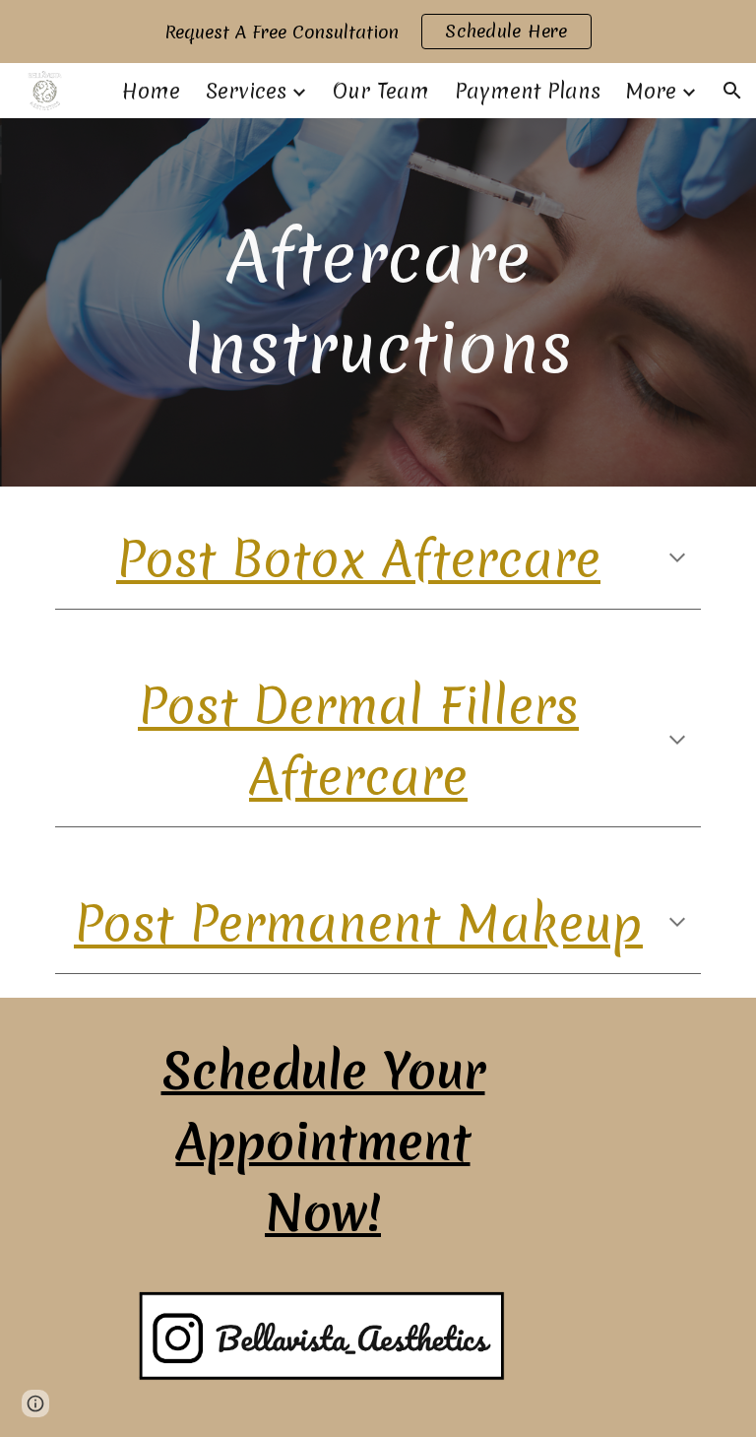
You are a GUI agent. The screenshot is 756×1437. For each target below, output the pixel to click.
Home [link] (151, 91)
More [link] (651, 91)
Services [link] (246, 91)
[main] (377, 302)
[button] (732, 90)
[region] (378, 31)
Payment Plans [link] (527, 91)
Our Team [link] (381, 91)
